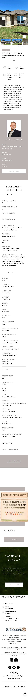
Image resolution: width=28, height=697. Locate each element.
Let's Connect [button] (14, 584)
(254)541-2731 (22, 647)
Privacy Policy (20, 686)
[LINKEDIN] (14, 667)
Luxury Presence (14, 678)
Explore (14, 539)
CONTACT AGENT (14, 171)
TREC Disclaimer (14, 643)
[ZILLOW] (18, 667)
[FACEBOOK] (9, 667)
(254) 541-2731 (7, 154)
